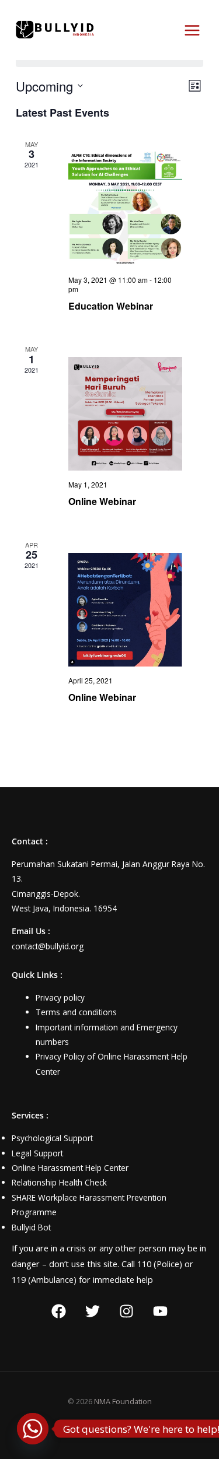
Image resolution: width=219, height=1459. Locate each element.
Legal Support (37, 1153)
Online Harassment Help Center (70, 1167)
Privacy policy (60, 997)
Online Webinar (102, 501)
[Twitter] (92, 1311)
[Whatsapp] (32, 1428)
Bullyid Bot (31, 1227)
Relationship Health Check (59, 1182)
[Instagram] (126, 1311)
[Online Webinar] (125, 414)
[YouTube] (160, 1311)
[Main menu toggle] (192, 30)
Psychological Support (52, 1138)
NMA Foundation (123, 1401)
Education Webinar (110, 306)
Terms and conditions (76, 1012)
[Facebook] (58, 1311)
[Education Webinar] (125, 208)
